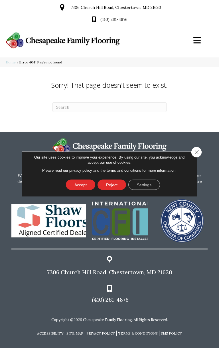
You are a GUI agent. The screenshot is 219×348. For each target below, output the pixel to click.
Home (11, 62)
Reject (111, 185)
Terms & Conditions (138, 333)
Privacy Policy (100, 333)
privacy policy (80, 170)
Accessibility (50, 333)
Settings (144, 185)
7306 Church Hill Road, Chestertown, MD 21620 (116, 7)
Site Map (74, 333)
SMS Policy (171, 333)
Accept (80, 185)
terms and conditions (124, 170)
